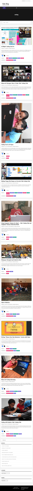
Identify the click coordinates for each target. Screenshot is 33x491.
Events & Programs (9, 350)
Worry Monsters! (5, 463)
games (16, 192)
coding (8, 192)
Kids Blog (5, 3)
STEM (7, 273)
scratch (24, 192)
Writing (18, 350)
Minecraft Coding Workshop (8, 379)
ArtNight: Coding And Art (7, 46)
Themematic (22, 489)
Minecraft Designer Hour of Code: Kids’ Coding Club (14, 83)
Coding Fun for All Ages (7, 144)
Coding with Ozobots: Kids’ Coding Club (11, 422)
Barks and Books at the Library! (7, 452)
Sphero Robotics (5, 302)
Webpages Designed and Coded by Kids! (11, 260)
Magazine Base (25, 488)
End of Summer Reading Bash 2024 (7, 454)
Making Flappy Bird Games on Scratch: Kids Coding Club (15, 181)
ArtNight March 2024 (5, 461)
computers (12, 192)
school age (20, 192)
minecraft (11, 391)
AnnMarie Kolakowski (12, 48)
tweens (11, 271)
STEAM (28, 192)
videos (19, 391)
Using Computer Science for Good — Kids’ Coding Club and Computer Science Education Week (16, 223)
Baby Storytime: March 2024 (6, 465)
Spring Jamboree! (5, 450)
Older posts (4, 440)
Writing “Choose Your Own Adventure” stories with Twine (15, 337)
